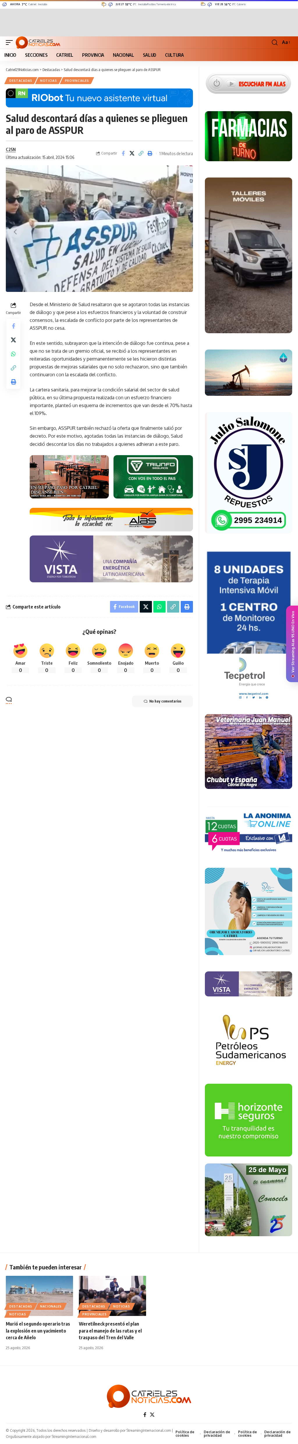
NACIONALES (51, 1306)
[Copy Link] (141, 153)
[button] (11, 42)
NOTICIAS (48, 80)
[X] (152, 1415)
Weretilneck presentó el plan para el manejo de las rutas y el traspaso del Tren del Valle (110, 1330)
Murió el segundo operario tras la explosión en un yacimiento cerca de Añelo (38, 1330)
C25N (11, 149)
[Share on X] (132, 153)
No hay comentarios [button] (165, 701)
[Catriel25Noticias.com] (38, 42)
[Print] (150, 153)
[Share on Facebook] (123, 153)
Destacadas (20, 80)
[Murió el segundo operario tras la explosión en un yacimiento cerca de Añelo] (39, 1296)
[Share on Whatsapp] (13, 354)
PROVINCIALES (77, 80)
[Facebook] (145, 1415)
